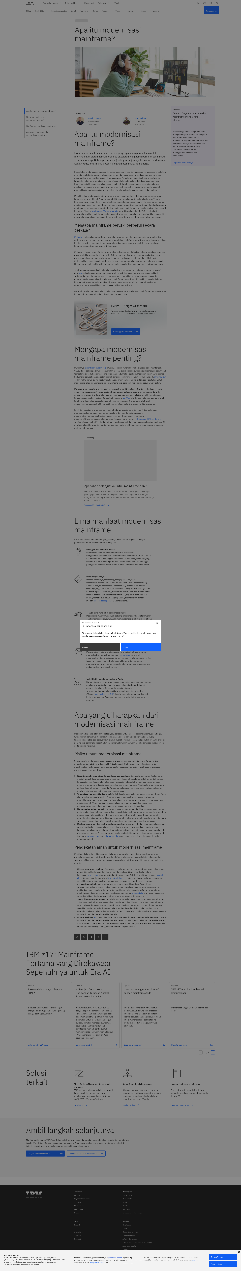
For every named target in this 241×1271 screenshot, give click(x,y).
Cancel (85, 647)
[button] (239, 1252)
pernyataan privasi (97, 1262)
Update (126, 647)
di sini (194, 1260)
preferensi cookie (115, 1257)
